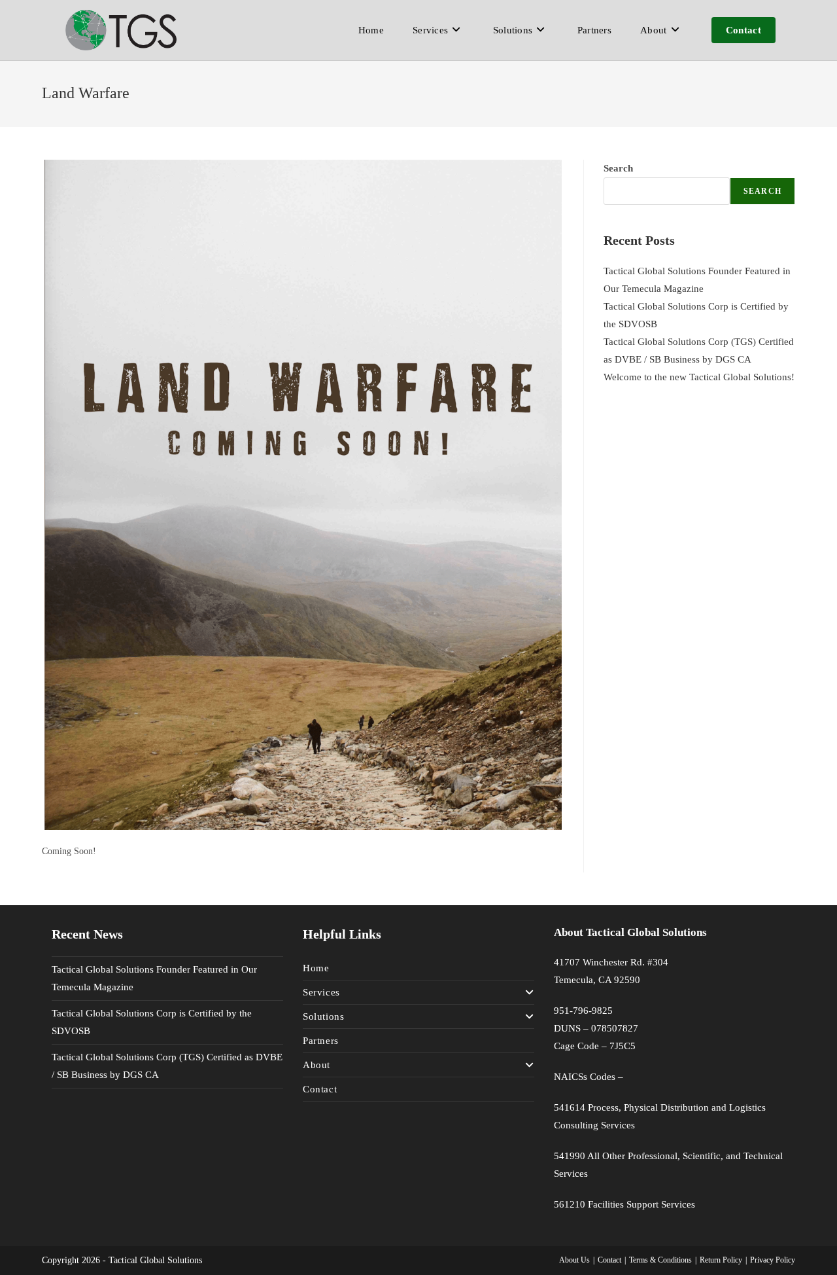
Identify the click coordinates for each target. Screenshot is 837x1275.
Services (321, 992)
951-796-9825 (583, 1010)
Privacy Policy (772, 1260)
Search (618, 168)
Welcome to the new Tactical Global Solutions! (699, 377)
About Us (574, 1260)
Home (316, 968)
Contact (320, 1089)
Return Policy (721, 1260)
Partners (321, 1040)
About (316, 1065)
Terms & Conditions (660, 1260)
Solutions (323, 1016)
